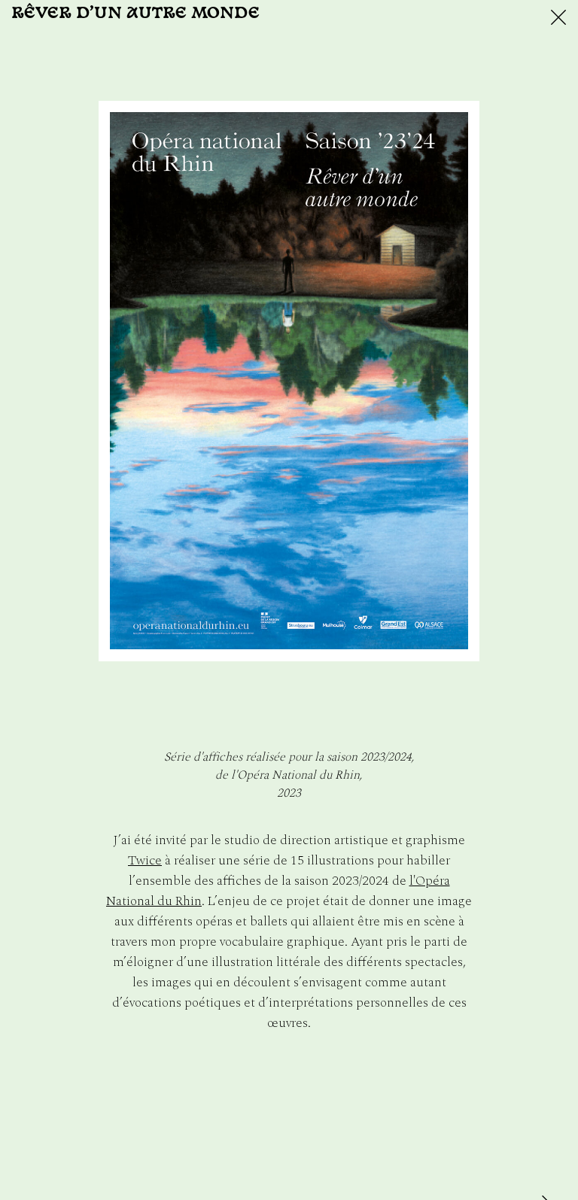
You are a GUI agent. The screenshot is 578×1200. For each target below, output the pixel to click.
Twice (145, 860)
